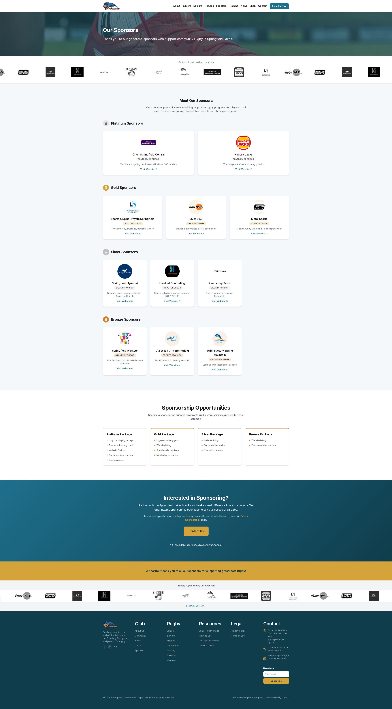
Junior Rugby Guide (209, 630)
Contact (262, 5)
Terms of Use (238, 635)
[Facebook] (104, 646)
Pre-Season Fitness (209, 640)
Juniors (187, 5)
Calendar (171, 655)
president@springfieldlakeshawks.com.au (278, 658)
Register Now (279, 6)
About (176, 5)
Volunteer (172, 660)
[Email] (115, 646)
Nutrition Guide (206, 645)
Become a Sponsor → (196, 606)
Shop (253, 5)
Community (140, 635)
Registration (173, 645)
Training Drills (206, 635)
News (244, 5)
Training (233, 5)
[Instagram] (109, 646)
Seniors (197, 5)
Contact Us (196, 531)
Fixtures (209, 5)
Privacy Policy (238, 630)
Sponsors (140, 650)
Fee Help (221, 5)
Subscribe (276, 681)
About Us (139, 630)
